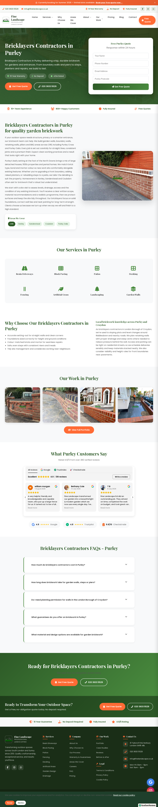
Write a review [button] (121, 477)
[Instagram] (148, 9)
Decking (46, 762)
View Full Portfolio (81, 429)
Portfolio (100, 743)
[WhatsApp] (153, 9)
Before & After (102, 757)
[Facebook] (142, 9)
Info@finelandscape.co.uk (36, 9)
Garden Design (49, 771)
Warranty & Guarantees (80, 757)
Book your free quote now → (109, 2)
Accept (9, 803)
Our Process (74, 752)
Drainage (47, 776)
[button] (45, 470)
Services (47, 17)
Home (35, 17)
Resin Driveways (50, 743)
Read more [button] (32, 508)
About (86, 17)
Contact (133, 17)
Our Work (98, 18)
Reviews (99, 752)
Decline (21, 803)
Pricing (111, 17)
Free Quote (147, 20)
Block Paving (48, 748)
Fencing (46, 757)
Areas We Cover (73, 20)
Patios (45, 752)
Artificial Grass (49, 766)
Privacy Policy (102, 775)
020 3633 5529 (11, 9)
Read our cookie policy (124, 795)
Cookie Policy (102, 779)
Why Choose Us (61, 20)
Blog (121, 17)
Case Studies (102, 748)
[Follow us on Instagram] (150, 791)
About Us (73, 743)
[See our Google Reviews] (150, 782)
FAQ (71, 771)
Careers (73, 766)
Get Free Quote (20, 86)
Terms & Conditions (105, 770)
